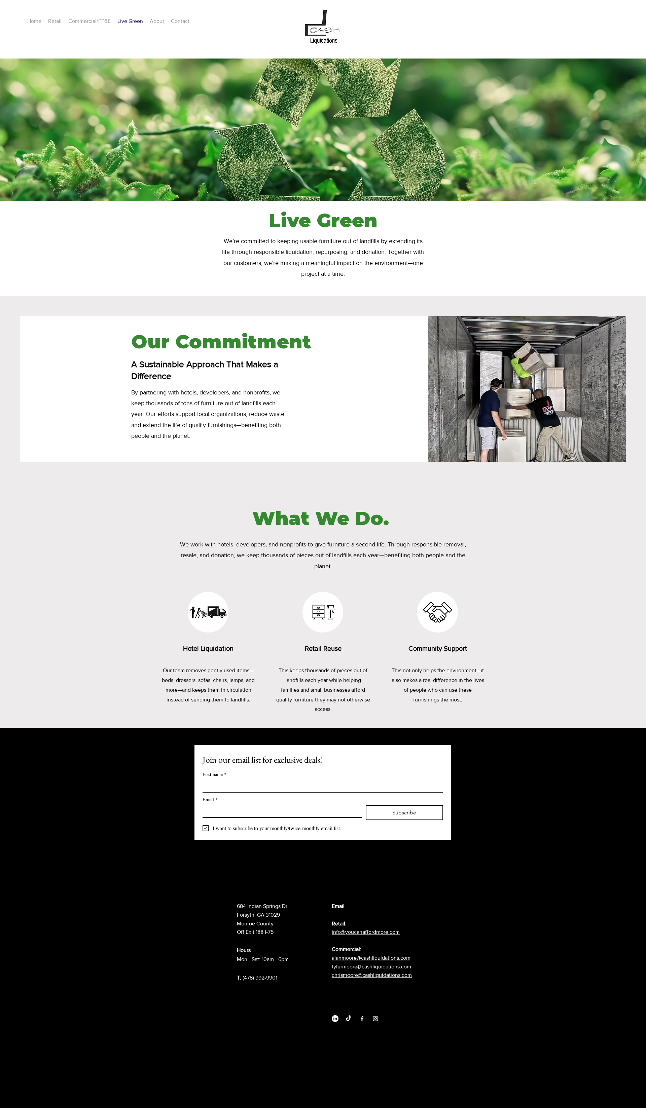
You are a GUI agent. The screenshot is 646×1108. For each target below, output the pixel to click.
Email (210, 799)
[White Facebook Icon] (362, 1018)
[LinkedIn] (335, 1018)
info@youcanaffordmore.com (366, 932)
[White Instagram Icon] (375, 1018)
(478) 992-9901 (260, 978)
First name (214, 774)
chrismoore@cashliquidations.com (372, 975)
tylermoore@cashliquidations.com (371, 966)
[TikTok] (348, 1018)
